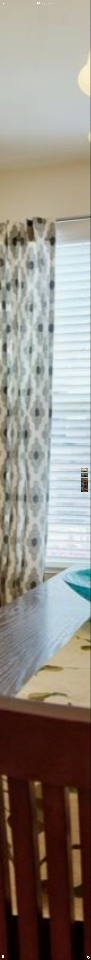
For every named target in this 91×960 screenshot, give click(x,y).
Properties (12, 3)
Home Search (22, 3)
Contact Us (84, 3)
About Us (75, 3)
